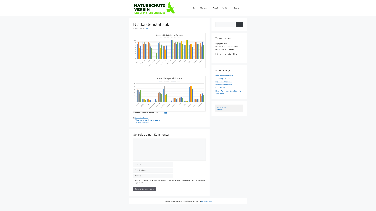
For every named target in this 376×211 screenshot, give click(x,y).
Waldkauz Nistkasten (142, 122)
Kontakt (220, 109)
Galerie (236, 8)
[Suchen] (239, 24)
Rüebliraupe (220, 88)
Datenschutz (222, 107)
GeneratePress (206, 201)
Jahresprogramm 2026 (224, 75)
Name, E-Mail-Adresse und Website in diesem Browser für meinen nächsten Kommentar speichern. (170, 181)
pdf (165, 113)
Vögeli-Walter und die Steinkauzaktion (147, 120)
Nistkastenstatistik (141, 118)
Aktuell (215, 8)
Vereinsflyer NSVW (222, 79)
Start (194, 8)
